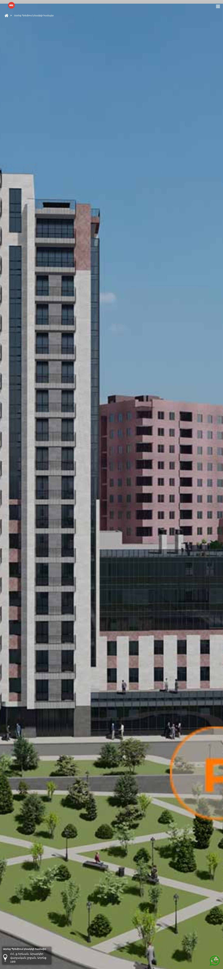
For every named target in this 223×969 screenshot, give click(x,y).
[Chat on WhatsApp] (214, 960)
